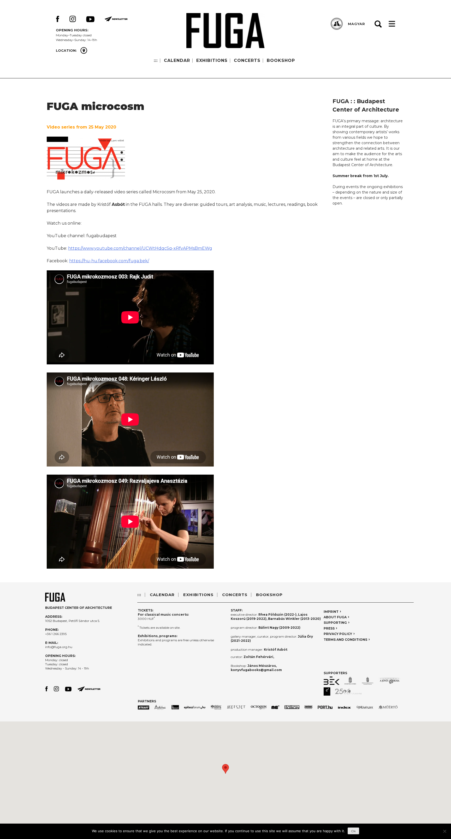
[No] (444, 831)
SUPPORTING (335, 623)
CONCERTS (247, 60)
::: (156, 60)
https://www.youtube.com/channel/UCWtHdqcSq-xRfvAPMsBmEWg (140, 248)
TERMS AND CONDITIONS (345, 640)
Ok (353, 831)
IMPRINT (331, 612)
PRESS (329, 628)
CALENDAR (177, 60)
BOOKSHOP (281, 60)
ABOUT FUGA (335, 617)
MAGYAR (356, 24)
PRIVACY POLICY (338, 634)
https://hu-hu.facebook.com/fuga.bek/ (109, 260)
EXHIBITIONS (212, 60)
